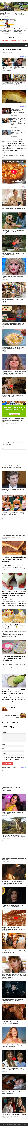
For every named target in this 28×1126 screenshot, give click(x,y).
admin (11, 52)
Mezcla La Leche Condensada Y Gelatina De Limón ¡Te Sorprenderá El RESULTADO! (14, 691)
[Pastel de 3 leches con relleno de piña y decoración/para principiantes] (14, 653)
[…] (24, 568)
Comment (4, 732)
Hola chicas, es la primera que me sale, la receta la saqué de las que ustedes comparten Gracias (14, 594)
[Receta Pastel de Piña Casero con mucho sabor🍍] (14, 622)
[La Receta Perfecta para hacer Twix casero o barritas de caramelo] (14, 554)
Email (3, 748)
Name (3, 744)
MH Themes (23, 1124)
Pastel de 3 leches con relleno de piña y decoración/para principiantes (13, 658)
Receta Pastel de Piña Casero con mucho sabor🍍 (13, 626)
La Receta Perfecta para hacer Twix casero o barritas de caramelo (14, 559)
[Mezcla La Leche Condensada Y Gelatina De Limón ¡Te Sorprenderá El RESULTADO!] (14, 686)
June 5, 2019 (5, 52)
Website (4, 753)
